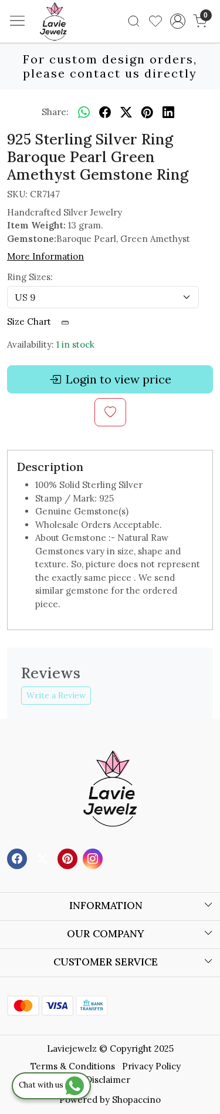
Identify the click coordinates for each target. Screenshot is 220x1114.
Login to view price (118, 379)
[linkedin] (168, 112)
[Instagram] (94, 858)
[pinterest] (147, 112)
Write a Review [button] (56, 695)
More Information (45, 256)
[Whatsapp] (83, 112)
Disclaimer (108, 1079)
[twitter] (126, 112)
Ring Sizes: (30, 276)
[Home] (71, 39)
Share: (55, 111)
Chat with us (42, 1085)
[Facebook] (18, 858)
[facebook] (105, 112)
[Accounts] (177, 21)
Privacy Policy (151, 1066)
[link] (134, 21)
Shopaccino (136, 1099)
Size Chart (30, 321)
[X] (43, 858)
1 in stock (75, 344)
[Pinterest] (68, 858)
